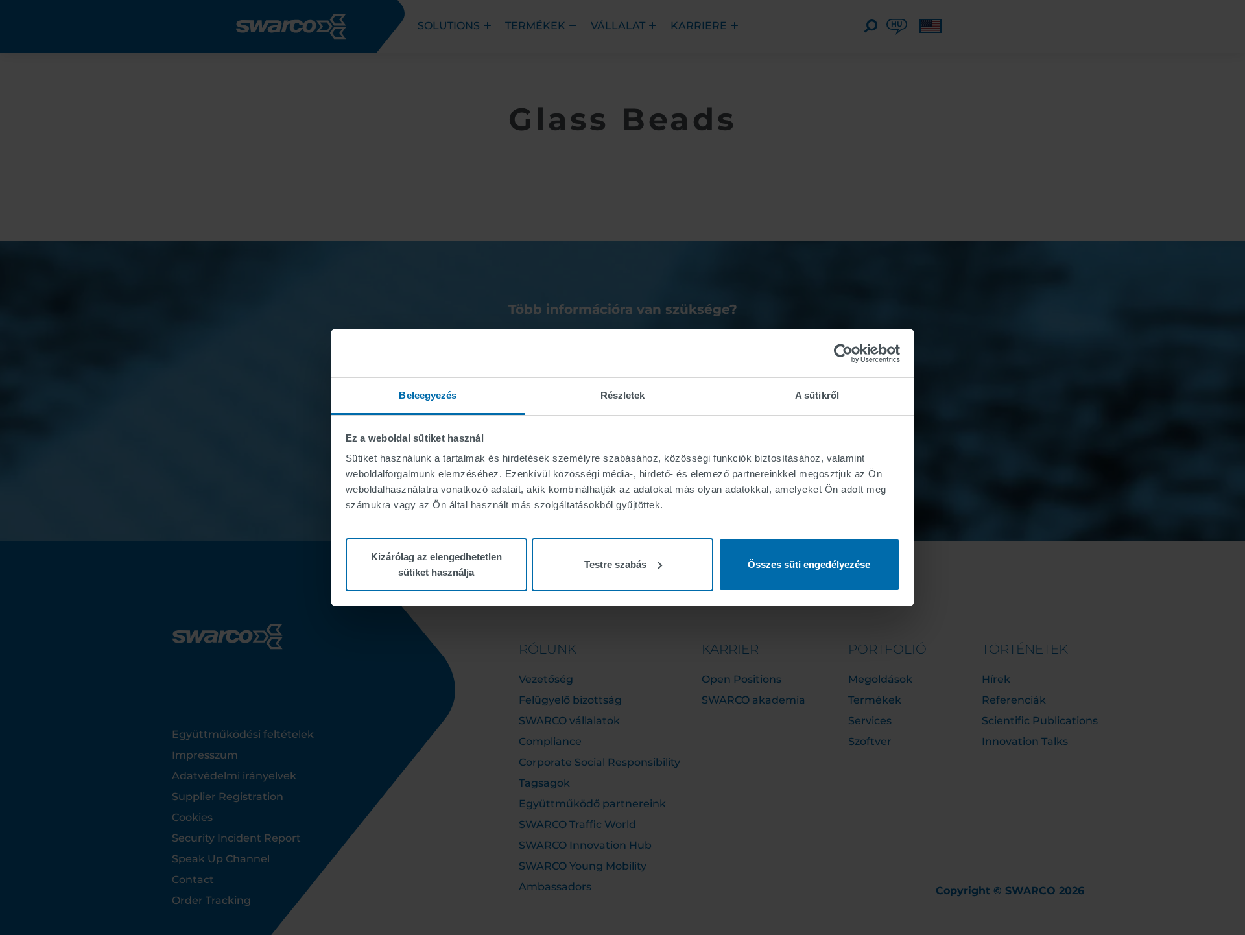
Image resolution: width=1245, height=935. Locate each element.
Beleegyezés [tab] (427, 395)
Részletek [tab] (622, 395)
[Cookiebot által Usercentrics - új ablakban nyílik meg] (843, 353)
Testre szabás (615, 564)
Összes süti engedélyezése (809, 564)
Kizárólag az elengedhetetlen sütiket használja (436, 564)
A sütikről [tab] (817, 395)
